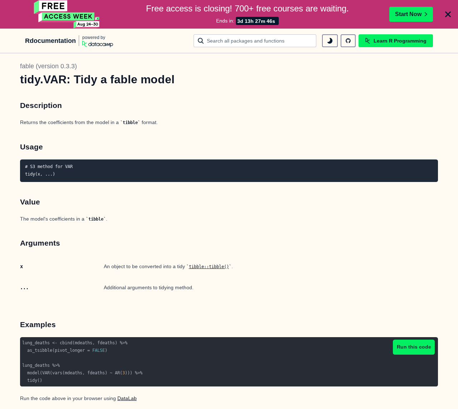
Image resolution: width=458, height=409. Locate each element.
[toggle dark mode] (330, 40)
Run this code (414, 347)
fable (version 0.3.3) (48, 66)
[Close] (448, 14)
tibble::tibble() (209, 266)
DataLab (127, 398)
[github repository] (348, 40)
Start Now (408, 14)
